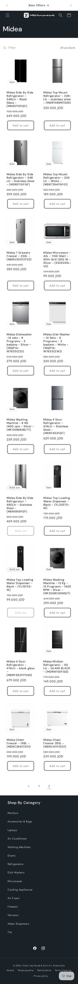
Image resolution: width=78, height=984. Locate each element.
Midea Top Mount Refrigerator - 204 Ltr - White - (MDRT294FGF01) (56, 179)
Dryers (12, 855)
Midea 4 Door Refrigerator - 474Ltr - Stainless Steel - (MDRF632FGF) (55, 426)
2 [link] (49, 786)
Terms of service (63, 970)
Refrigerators (16, 864)
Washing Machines (19, 847)
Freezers (13, 906)
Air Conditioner (17, 838)
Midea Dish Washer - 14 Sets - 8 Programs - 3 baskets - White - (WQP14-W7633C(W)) (56, 343)
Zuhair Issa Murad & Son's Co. (37, 965)
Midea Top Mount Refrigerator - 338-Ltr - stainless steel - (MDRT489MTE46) (57, 97)
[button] (7, 15)
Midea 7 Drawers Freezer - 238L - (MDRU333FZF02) (19, 256)
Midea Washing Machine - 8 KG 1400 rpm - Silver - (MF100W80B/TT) (20, 424)
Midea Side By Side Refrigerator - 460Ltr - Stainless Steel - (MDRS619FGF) (20, 504)
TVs (10, 932)
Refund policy (44, 970)
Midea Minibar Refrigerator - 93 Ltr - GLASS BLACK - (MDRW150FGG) (56, 666)
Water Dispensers (18, 924)
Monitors (13, 813)
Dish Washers (16, 872)
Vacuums (13, 915)
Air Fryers (14, 898)
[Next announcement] (71, 5)
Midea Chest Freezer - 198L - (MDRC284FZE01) (19, 743)
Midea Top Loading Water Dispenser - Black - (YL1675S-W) (20, 585)
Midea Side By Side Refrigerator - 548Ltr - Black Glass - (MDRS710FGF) (20, 99)
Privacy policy (41, 975)
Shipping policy (26, 970)
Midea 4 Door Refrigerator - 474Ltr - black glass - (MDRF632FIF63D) (20, 668)
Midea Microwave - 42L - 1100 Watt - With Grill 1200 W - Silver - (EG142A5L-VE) (57, 259)
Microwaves (15, 881)
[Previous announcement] (7, 5)
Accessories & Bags (20, 821)
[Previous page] (29, 786)
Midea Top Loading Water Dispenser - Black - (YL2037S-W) (56, 503)
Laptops (12, 830)
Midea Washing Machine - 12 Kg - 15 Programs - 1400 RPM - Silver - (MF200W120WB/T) (57, 586)
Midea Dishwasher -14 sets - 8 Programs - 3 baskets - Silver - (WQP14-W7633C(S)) (19, 343)
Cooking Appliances (20, 889)
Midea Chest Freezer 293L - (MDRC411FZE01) (54, 743)
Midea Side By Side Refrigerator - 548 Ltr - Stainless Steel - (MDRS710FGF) (20, 179)
